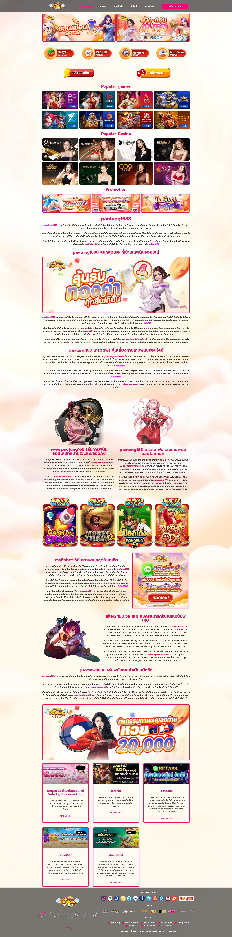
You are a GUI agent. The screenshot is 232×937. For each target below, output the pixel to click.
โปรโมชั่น (134, 6)
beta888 (120, 365)
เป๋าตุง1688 (116, 376)
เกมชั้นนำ (118, 6)
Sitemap (68, 927)
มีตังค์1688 (123, 586)
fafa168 (147, 323)
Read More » (65, 816)
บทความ (103, 6)
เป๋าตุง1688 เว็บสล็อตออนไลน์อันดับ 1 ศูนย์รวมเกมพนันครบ (65, 792)
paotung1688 (85, 6)
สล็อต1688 (154, 244)
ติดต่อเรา (149, 6)
